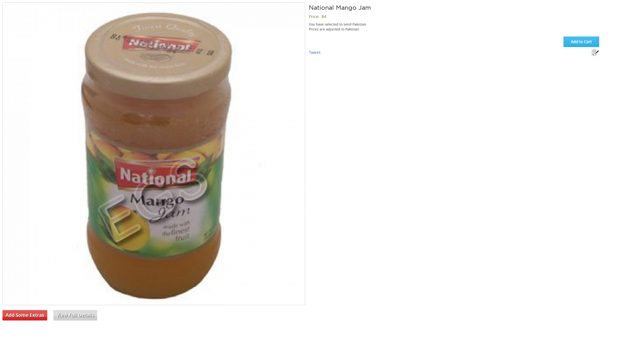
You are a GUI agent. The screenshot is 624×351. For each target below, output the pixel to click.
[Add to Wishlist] (595, 52)
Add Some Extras (25, 315)
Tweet (315, 52)
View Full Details (75, 315)
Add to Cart (581, 41)
